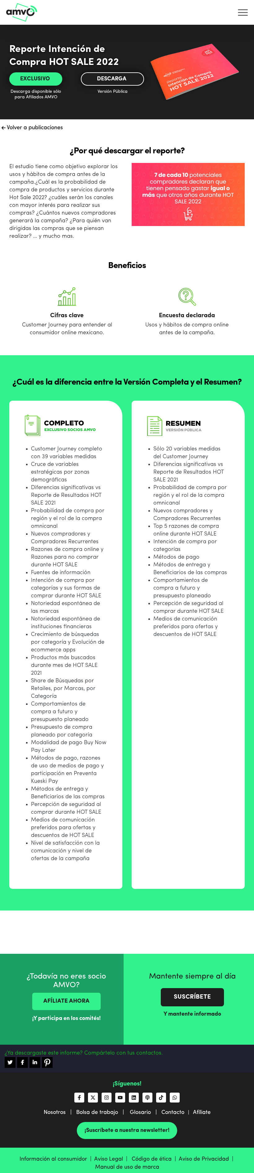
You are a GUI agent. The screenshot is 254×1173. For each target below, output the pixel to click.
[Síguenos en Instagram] (107, 1098)
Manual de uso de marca (127, 1167)
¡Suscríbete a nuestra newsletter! (127, 1130)
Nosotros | (60, 1112)
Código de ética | (155, 1159)
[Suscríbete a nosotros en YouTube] (120, 1098)
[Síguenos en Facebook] (79, 1098)
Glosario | (145, 1112)
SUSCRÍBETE (192, 997)
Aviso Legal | (112, 1159)
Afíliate (202, 1112)
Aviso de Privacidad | (207, 1159)
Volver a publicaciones (34, 127)
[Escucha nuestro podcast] (147, 1098)
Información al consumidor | (57, 1159)
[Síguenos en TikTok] (161, 1098)
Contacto (172, 1112)
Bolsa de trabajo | (102, 1112)
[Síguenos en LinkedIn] (134, 1098)
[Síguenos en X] (93, 1098)
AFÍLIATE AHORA (66, 1001)
